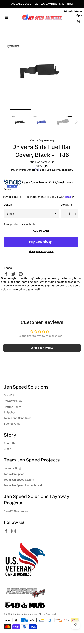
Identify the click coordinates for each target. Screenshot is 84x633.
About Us (10, 443)
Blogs (7, 449)
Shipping (9, 412)
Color (8, 204)
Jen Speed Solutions (23, 614)
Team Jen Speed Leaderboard (23, 485)
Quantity (66, 204)
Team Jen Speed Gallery (19, 479)
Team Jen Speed (14, 474)
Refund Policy (12, 406)
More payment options (41, 251)
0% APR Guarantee (16, 511)
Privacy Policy (13, 401)
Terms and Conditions (18, 418)
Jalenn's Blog (12, 468)
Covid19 (9, 395)
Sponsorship (12, 423)
